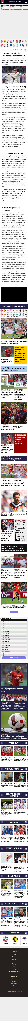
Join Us (14, 959)
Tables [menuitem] (18, 2)
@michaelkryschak (17, 49)
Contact (14, 956)
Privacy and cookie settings (14, 971)
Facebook (14, 981)
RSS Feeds (14, 983)
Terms (14, 966)
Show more (14, 612)
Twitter (14, 979)
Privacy (14, 969)
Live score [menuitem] (11, 2)
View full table (14, 657)
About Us (14, 954)
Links (14, 985)
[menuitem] (3, 1)
